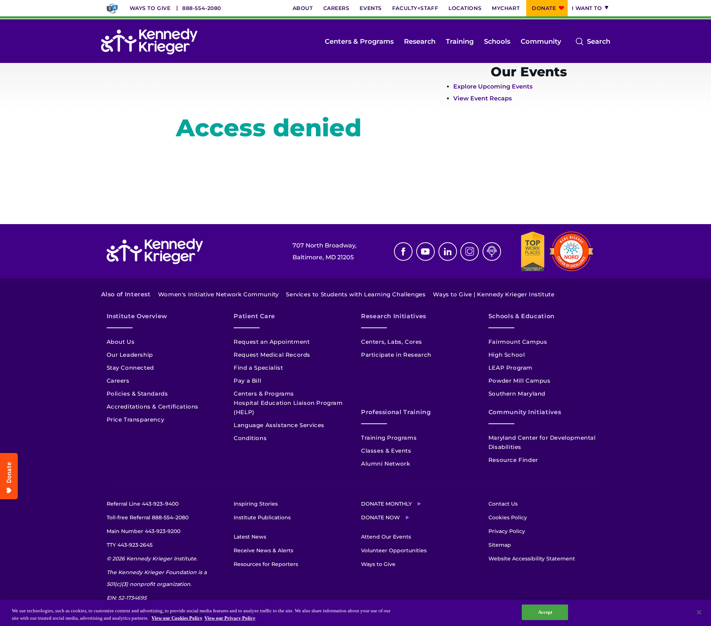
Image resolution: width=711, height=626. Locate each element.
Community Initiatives (524, 412)
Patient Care (254, 316)
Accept (545, 612)
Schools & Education (521, 316)
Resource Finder (513, 459)
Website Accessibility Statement (531, 558)
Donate (544, 8)
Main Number (143, 531)
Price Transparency (135, 419)
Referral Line (142, 503)
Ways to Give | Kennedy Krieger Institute (493, 294)
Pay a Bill (247, 380)
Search (598, 42)
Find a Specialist (258, 367)
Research (419, 41)
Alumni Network (385, 463)
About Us (121, 341)
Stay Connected (130, 367)
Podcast (492, 251)
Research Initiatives (393, 316)
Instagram (469, 251)
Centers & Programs (359, 41)
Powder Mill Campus (519, 380)
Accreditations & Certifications (153, 406)
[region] (355, 613)
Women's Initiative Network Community (218, 294)
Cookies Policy (507, 517)
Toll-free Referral (147, 517)
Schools (497, 41)
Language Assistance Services (279, 425)
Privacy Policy (506, 531)
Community (541, 41)
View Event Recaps (482, 98)
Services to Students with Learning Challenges (355, 294)
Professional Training (396, 412)
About (303, 8)
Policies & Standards (137, 393)
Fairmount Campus (517, 341)
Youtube (425, 251)
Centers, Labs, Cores (391, 341)
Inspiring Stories (256, 503)
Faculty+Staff (415, 8)
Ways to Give (150, 8)
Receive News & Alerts (263, 550)
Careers (336, 8)
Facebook (403, 251)
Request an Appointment (272, 341)
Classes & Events (386, 450)
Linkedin (447, 251)
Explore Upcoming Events (493, 86)
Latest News (250, 536)
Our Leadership (130, 354)
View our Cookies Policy (177, 618)
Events (370, 8)
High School (506, 354)
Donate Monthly (386, 503)
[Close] (699, 612)
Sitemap (499, 545)
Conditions (250, 438)
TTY (130, 545)
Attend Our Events (386, 536)
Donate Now (380, 517)
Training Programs (389, 437)
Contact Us (503, 503)
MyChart (506, 8)
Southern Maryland (516, 393)
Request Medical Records (272, 354)
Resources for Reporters (266, 564)
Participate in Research (396, 354)
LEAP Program (510, 367)
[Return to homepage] (149, 41)
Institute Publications (262, 517)
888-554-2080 (201, 8)
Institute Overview (137, 316)
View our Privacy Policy (230, 618)
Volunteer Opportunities (394, 550)
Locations (464, 8)
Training (460, 41)
